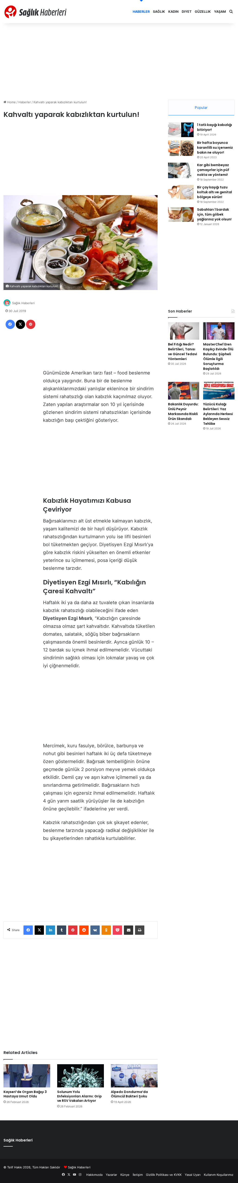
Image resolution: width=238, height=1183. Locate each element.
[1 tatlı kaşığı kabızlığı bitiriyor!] (181, 129)
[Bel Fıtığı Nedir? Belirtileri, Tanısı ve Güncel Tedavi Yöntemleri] (183, 331)
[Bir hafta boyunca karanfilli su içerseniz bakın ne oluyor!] (181, 148)
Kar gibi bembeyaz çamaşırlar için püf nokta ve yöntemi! (213, 170)
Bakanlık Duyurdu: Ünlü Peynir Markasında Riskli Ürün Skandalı (183, 411)
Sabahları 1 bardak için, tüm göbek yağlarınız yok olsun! (214, 214)
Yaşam (220, 11)
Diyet (187, 11)
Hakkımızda (94, 1175)
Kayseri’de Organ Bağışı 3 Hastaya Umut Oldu (25, 1094)
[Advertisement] (119, 60)
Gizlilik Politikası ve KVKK (164, 1175)
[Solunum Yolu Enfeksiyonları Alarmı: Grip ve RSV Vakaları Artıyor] (80, 1075)
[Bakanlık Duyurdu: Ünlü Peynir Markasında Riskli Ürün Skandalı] (183, 391)
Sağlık (159, 11)
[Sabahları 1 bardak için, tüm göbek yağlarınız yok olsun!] (181, 214)
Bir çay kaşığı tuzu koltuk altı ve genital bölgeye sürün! (214, 192)
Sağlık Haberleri (23, 303)
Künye (124, 1175)
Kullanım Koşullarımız (218, 1175)
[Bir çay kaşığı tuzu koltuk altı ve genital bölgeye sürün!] (181, 192)
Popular (201, 107)
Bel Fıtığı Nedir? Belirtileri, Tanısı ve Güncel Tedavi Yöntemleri (182, 351)
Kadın (173, 11)
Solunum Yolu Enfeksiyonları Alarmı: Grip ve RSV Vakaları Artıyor (79, 1096)
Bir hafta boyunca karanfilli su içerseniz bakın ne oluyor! (215, 147)
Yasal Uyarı (193, 1175)
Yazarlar (111, 1175)
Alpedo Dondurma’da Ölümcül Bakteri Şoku (129, 1094)
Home (11, 102)
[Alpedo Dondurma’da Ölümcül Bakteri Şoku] (134, 1075)
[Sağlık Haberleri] (36, 12)
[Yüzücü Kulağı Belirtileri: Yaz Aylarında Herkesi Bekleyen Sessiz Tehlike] (219, 391)
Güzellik (203, 11)
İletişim (138, 1175)
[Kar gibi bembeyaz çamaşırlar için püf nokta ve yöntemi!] (181, 170)
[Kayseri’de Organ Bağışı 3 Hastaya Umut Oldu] (26, 1075)
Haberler (141, 11)
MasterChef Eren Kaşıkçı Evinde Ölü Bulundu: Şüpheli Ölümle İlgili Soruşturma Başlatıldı (218, 356)
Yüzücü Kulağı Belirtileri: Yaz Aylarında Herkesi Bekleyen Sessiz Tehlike (218, 414)
